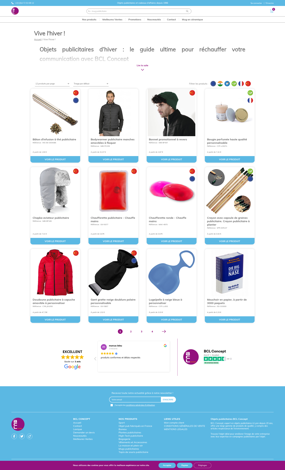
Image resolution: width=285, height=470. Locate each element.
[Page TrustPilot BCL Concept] (207, 357)
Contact (77, 425)
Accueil (38, 39)
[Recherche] (187, 11)
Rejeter (184, 465)
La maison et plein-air (131, 445)
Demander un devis (84, 432)
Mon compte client (174, 422)
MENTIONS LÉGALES (175, 429)
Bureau (123, 429)
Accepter (167, 465)
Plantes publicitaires (130, 432)
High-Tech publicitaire (131, 435)
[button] (95, 359)
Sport (122, 422)
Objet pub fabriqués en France (135, 425)
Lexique (77, 429)
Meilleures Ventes (83, 438)
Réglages (202, 465)
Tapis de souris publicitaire (133, 452)
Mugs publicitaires (129, 448)
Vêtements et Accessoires (133, 442)
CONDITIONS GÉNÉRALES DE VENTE (184, 425)
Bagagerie (124, 438)
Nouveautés (80, 435)
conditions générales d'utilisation (140, 405)
